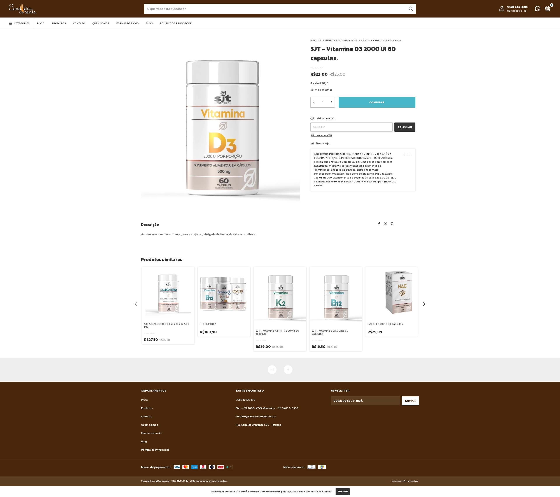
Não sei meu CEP (321, 135)
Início (40, 23)
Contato (79, 23)
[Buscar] (410, 9)
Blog (149, 23)
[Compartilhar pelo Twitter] (385, 224)
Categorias (22, 23)
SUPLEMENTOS (327, 40)
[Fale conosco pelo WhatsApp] (537, 9)
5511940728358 (245, 400)
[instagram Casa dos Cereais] (272, 369)
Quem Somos (100, 23)
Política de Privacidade (176, 23)
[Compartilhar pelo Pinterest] (392, 224)
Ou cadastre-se (516, 11)
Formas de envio (127, 23)
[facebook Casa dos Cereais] (288, 369)
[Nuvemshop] (405, 481)
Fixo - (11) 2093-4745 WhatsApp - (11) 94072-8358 (267, 408)
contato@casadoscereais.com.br (256, 416)
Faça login (520, 7)
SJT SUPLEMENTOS (347, 40)
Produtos (59, 23)
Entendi (343, 491)
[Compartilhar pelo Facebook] (379, 224)
